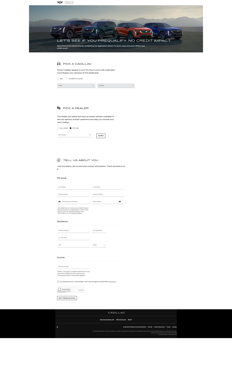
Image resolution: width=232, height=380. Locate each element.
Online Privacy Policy (159, 327)
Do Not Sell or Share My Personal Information (134, 327)
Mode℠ (130, 320)
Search (101, 136)
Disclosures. (112, 281)
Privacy (168, 327)
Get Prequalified (67, 298)
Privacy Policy (76, 213)
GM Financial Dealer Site (107, 320)
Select (95, 245)
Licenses (174, 327)
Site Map (150, 327)
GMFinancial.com (121, 320)
